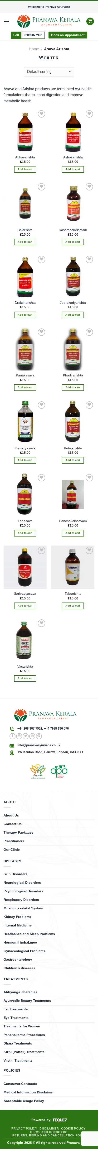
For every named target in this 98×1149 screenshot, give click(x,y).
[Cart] (90, 21)
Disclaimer (49, 1128)
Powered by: (42, 1120)
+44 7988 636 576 (56, 728)
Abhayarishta (25, 157)
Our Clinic (12, 849)
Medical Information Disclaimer (29, 1092)
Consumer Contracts (20, 1084)
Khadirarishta (73, 375)
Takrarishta (73, 593)
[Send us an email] (32, 736)
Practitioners (14, 841)
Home (34, 49)
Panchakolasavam (73, 521)
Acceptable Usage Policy (24, 1101)
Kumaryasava (25, 448)
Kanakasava (25, 375)
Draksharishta (25, 302)
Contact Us (13, 824)
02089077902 (33, 35)
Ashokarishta (73, 157)
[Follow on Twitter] (26, 736)
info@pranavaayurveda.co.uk (38, 745)
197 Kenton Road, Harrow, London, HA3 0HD (50, 752)
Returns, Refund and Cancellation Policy (49, 1135)
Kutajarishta (73, 448)
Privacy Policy (24, 1128)
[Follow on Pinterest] (39, 736)
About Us (11, 815)
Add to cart (25, 169)
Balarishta (25, 230)
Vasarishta (25, 666)
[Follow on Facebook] (12, 736)
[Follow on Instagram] (19, 736)
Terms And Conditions (49, 1132)
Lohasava (25, 521)
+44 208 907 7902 (29, 728)
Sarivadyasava (25, 593)
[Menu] (7, 21)
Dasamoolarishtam (73, 230)
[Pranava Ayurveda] (49, 21)
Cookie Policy (73, 1128)
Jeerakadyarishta (73, 302)
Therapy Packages (19, 832)
